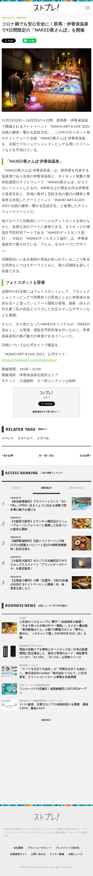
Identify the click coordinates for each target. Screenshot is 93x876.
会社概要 (18, 848)
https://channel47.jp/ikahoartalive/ (29, 360)
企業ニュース (75, 854)
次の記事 (85, 455)
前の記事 (8, 455)
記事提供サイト (18, 854)
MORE (46, 720)
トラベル (43, 438)
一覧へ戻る (47, 455)
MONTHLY (76, 488)
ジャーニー (25, 438)
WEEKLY (46, 488)
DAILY (17, 488)
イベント (8, 438)
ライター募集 (57, 854)
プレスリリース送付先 (68, 848)
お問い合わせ (38, 854)
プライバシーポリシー (39, 848)
